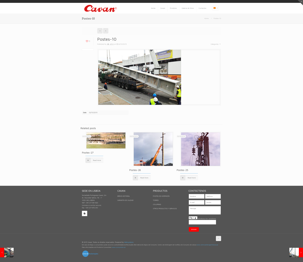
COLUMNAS (157, 204)
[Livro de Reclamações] (90, 256)
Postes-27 (88, 152)
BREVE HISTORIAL (123, 196)
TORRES (156, 200)
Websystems (129, 242)
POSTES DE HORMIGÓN (161, 196)
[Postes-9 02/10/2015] (7, 252)
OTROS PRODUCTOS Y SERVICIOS (165, 208)
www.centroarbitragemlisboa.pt (207, 245)
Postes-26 (135, 170)
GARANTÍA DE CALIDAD (125, 200)
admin (112, 44)
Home (206, 18)
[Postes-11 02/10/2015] (296, 252)
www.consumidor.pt (118, 247)
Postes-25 (182, 170)
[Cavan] (100, 8)
